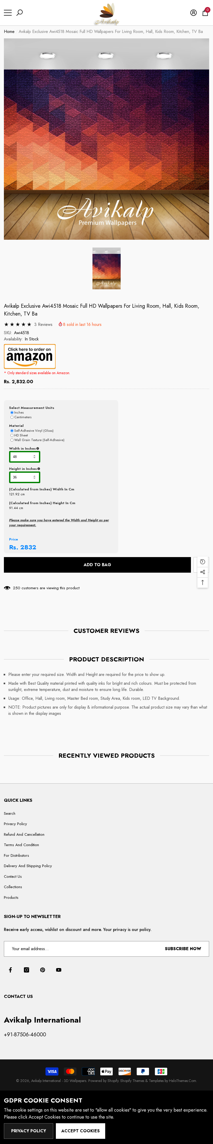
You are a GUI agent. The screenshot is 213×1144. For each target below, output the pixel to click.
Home (9, 32)
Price (13, 539)
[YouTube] (58, 969)
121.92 (14, 494)
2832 (28, 547)
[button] (19, 13)
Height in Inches (48, 468)
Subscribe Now (183, 949)
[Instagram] (26, 969)
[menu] (8, 13)
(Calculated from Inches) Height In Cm (42, 503)
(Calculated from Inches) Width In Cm (41, 489)
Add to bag (97, 565)
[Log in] (193, 13)
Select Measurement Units (31, 407)
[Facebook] (10, 969)
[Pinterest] (42, 969)
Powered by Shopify (103, 1080)
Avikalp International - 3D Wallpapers (58, 1080)
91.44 (13, 507)
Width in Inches (47, 448)
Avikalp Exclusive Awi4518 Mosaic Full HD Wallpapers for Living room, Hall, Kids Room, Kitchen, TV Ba (101, 310)
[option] (106, 139)
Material (16, 425)
